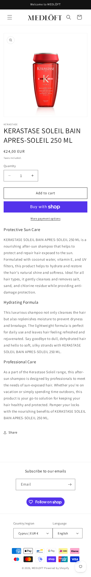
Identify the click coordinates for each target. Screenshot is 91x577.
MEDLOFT (38, 568)
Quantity (10, 166)
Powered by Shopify (56, 568)
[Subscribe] (69, 484)
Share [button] (12, 432)
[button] (9, 17)
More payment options (45, 218)
